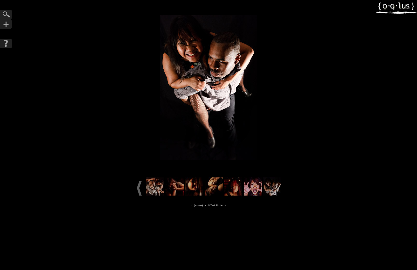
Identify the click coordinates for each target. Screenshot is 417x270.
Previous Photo (184, 87)
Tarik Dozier (216, 205)
